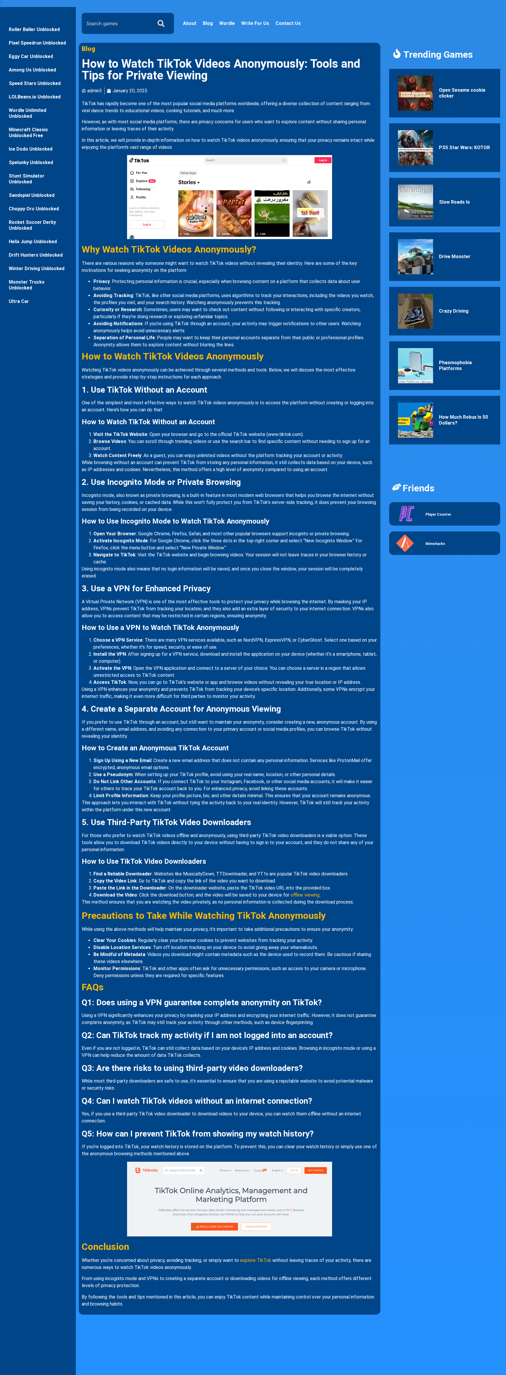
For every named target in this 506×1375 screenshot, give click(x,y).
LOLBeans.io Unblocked (35, 97)
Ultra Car (19, 301)
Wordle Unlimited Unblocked (27, 113)
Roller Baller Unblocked (34, 29)
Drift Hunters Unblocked (36, 255)
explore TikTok (255, 1260)
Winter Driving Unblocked (36, 268)
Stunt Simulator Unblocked (27, 179)
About (189, 23)
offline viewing (304, 895)
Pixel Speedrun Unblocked (37, 43)
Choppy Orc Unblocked (34, 209)
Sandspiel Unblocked (31, 195)
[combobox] (116, 23)
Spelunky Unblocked (31, 162)
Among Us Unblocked (32, 70)
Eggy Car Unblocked (31, 56)
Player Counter (438, 514)
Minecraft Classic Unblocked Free (28, 132)
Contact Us (288, 23)
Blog (208, 23)
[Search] (162, 23)
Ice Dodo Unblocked (30, 149)
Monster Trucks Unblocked (27, 285)
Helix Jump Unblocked (33, 241)
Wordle (227, 23)
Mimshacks (435, 544)
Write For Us (255, 23)
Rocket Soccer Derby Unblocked (32, 225)
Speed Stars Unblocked (35, 83)
